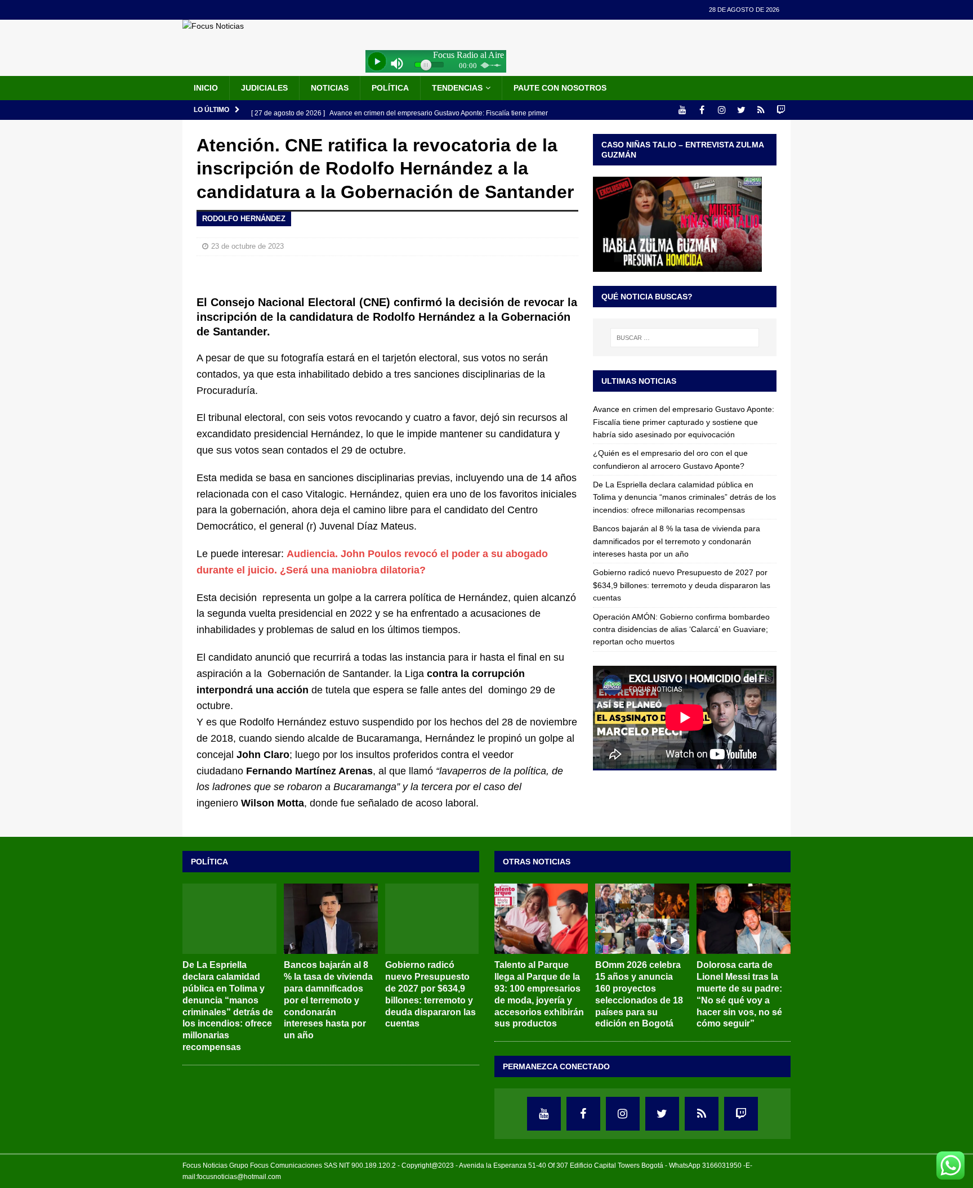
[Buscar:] (684, 337)
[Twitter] (741, 110)
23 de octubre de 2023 (247, 246)
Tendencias (457, 87)
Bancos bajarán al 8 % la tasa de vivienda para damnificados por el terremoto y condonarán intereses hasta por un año (676, 541)
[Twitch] (781, 110)
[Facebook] (702, 110)
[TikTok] (761, 110)
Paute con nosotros (560, 87)
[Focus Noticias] (213, 25)
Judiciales (264, 87)
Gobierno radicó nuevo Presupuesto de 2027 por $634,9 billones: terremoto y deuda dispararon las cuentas (681, 585)
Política (390, 87)
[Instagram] (721, 110)
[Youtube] (682, 110)
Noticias (330, 87)
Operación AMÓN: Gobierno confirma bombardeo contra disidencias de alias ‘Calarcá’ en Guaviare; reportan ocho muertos (681, 629)
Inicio (206, 87)
